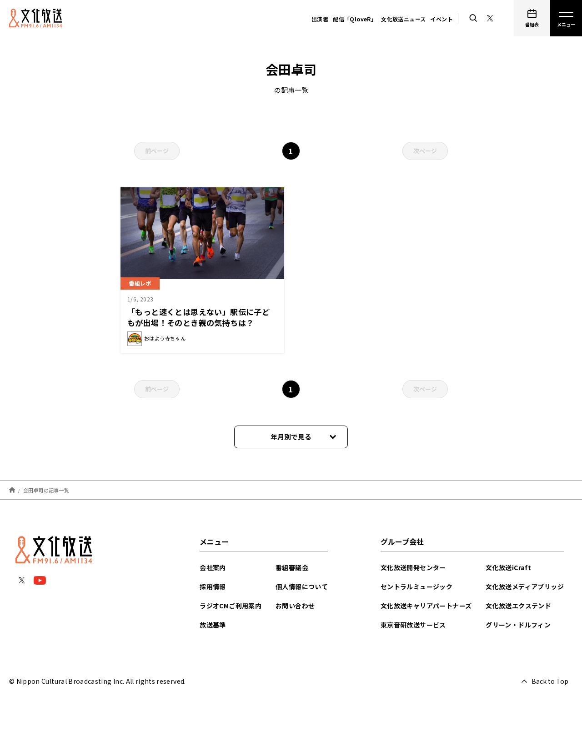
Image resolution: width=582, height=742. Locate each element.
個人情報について (302, 586)
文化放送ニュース (403, 19)
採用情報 (213, 586)
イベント (441, 19)
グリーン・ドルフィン (518, 624)
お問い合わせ (295, 605)
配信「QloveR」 (354, 19)
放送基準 (213, 624)
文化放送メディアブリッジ (525, 586)
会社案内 (213, 567)
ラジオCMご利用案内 (230, 605)
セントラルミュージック (416, 586)
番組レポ (140, 283)
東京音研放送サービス (413, 624)
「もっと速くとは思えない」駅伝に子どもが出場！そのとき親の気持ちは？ (198, 317)
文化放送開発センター (413, 567)
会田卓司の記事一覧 (46, 489)
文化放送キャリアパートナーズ (426, 605)
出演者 (319, 19)
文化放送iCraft (508, 567)
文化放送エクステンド (518, 605)
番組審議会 (292, 567)
